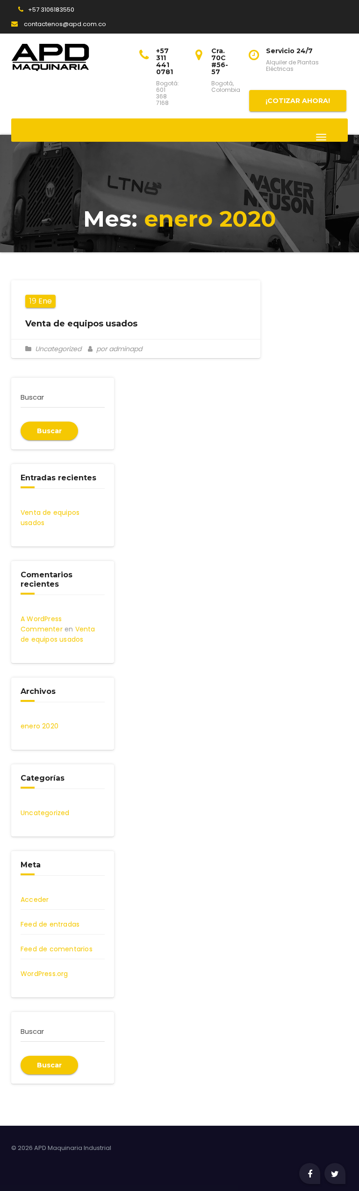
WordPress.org (44, 973)
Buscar (49, 431)
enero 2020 (39, 726)
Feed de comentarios (57, 949)
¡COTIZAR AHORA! (298, 101)
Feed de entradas (50, 924)
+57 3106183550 (51, 9)
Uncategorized (58, 348)
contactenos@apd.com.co (64, 24)
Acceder (35, 899)
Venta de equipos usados (81, 324)
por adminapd (118, 348)
